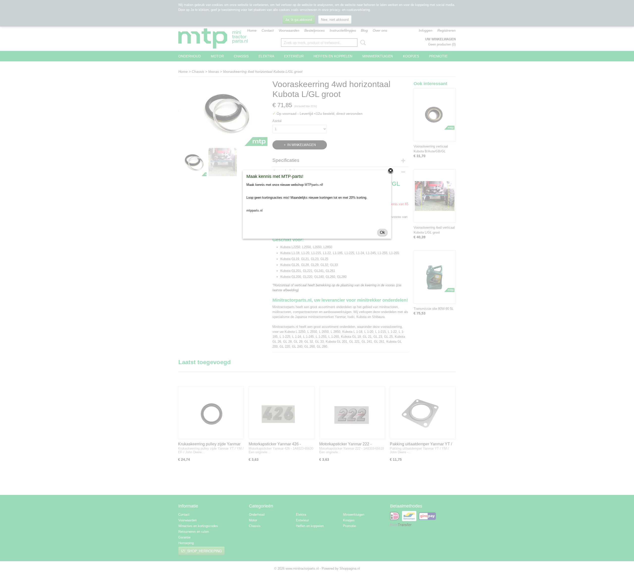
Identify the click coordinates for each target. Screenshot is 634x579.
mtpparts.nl (254, 210)
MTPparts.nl (313, 185)
